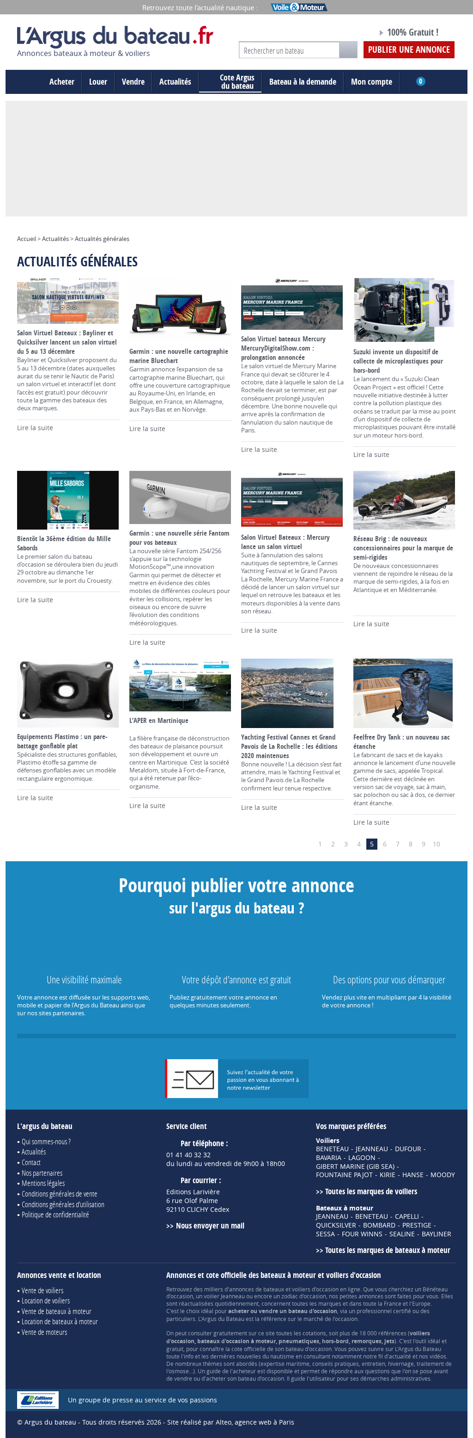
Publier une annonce (409, 49)
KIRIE (387, 1175)
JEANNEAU (372, 1149)
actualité (400, 1356)
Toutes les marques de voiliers (371, 1191)
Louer (98, 81)
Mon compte (371, 81)
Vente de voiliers (42, 1290)
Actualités (175, 81)
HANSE (413, 1175)
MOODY (443, 1175)
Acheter (61, 81)
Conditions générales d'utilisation (63, 1204)
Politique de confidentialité (55, 1214)
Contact (31, 1162)
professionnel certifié (384, 1311)
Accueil (26, 239)
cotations (314, 1333)
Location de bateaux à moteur (60, 1321)
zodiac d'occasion (303, 1296)
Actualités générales (102, 239)
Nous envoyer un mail (210, 1225)
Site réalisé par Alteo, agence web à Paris (230, 1422)
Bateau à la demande (302, 81)
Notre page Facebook (353, 33)
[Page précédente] (307, 844)
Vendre (133, 81)
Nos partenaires (42, 1172)
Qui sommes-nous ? (46, 1141)
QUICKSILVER (336, 1225)
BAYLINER (436, 1234)
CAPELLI (407, 1216)
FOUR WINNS (362, 1234)
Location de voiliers (46, 1300)
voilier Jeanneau (224, 1296)
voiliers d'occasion (315, 1289)
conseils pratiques (335, 1363)
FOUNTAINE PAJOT (344, 1175)
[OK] (348, 49)
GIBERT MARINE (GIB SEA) (355, 1166)
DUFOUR (408, 1149)
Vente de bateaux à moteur (56, 1311)
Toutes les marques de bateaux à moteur (387, 1250)
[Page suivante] (449, 844)
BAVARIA (328, 1158)
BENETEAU (332, 1149)
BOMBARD (379, 1225)
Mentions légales (43, 1183)
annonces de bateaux (256, 1289)
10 (436, 843)
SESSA (325, 1234)
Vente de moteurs (44, 1332)
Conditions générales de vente (59, 1193)
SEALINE (402, 1234)
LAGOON (362, 1158)
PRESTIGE (416, 1225)
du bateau (237, 82)
